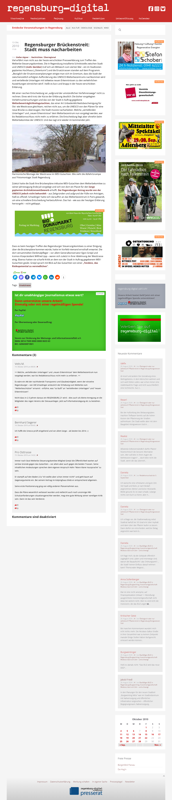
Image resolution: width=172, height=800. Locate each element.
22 (146, 738)
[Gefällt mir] (16, 407)
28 (140, 741)
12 (127, 734)
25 (121, 741)
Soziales (98, 27)
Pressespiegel (116, 781)
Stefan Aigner (22, 57)
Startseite (17, 18)
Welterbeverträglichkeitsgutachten (31, 103)
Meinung (58, 18)
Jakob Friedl (126, 679)
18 (121, 738)
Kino (106, 27)
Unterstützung (124, 18)
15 (146, 734)
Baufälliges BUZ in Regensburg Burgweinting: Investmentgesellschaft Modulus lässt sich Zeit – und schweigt (139, 548)
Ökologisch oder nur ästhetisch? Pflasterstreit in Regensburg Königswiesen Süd (140, 368)
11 (121, 734)
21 (140, 738)
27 (133, 741)
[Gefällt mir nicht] (16, 410)
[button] (15, 277)
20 (133, 738)
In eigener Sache (99, 781)
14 (140, 734)
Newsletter (130, 781)
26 (127, 741)
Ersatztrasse (25, 285)
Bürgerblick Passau (126, 764)
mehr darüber (33, 66)
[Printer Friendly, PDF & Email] (19, 272)
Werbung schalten (81, 781)
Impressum (42, 781)
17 (159, 734)
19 (127, 738)
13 (133, 734)
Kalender (144, 18)
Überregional (50, 57)
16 (152, 734)
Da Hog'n (122, 769)
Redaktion (98, 18)
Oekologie (86, 27)
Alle (68, 27)
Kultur (79, 18)
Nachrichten (38, 18)
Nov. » (158, 744)
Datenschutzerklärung (60, 781)
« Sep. (123, 744)
